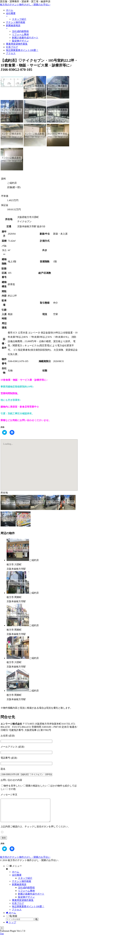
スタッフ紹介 (25, 878)
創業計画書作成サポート (31, 894)
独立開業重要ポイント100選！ (28, 906)
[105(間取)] (12, 97)
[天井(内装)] (23, 509)
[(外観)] (35, 97)
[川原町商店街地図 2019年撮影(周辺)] (23, 525)
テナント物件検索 (21, 881)
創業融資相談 (19, 884)
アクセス (17, 909)
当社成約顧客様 (26, 887)
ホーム (15, 872)
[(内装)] (12, 145)
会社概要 (17, 875)
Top (2, 933)
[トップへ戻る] (2, 928)
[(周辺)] (38, 509)
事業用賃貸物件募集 (23, 900)
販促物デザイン (26, 897)
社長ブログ (18, 903)
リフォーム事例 (26, 890)
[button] (36, 919)
